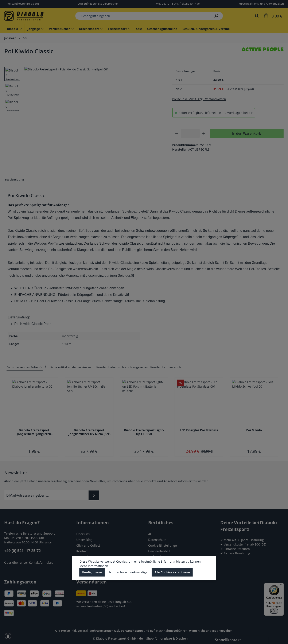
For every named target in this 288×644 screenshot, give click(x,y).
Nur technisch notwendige (128, 572)
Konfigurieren (92, 572)
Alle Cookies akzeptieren (172, 572)
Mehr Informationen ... (95, 566)
